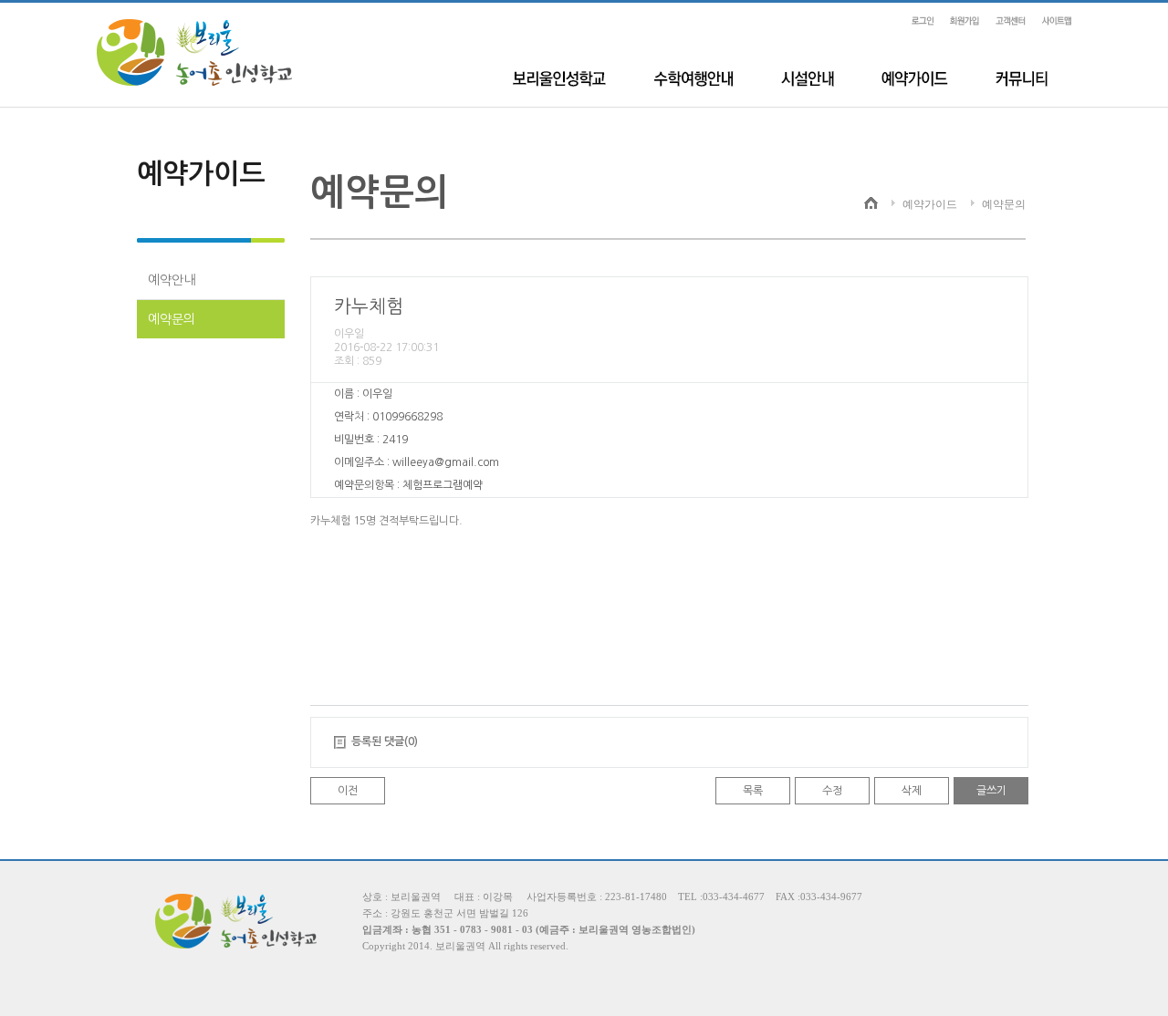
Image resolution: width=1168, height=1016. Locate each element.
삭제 (912, 790)
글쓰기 (991, 790)
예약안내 (171, 280)
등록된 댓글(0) (384, 741)
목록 (753, 790)
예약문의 (171, 319)
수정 (832, 790)
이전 (348, 790)
